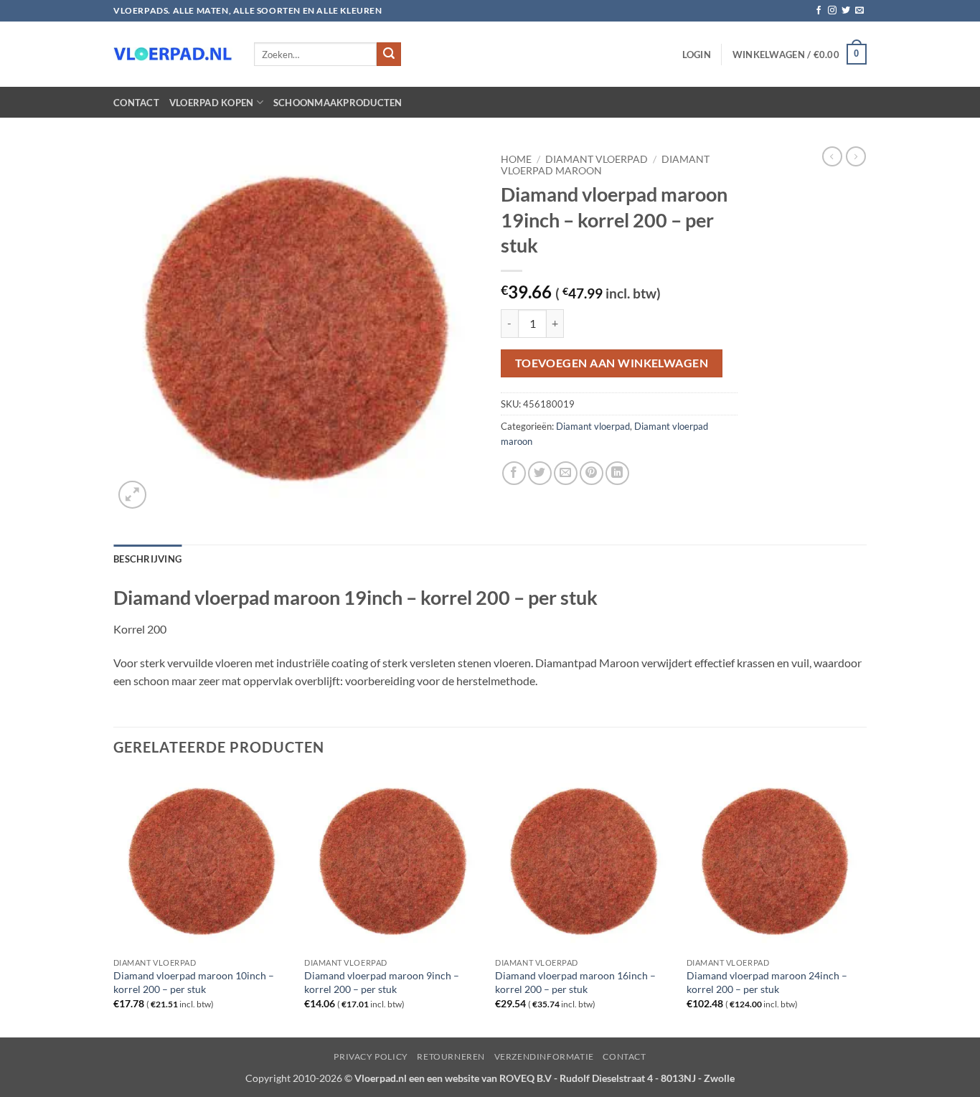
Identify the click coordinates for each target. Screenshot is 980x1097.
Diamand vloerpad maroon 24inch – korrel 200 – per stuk (767, 982)
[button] (696, 54)
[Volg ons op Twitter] (846, 11)
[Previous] (114, 904)
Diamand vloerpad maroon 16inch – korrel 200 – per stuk (575, 982)
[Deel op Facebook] (514, 473)
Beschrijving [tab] (147, 559)
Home (516, 159)
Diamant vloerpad (596, 159)
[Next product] (832, 156)
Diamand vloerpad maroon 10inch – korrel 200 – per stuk (193, 982)
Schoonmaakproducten (337, 102)
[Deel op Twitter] (540, 473)
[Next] (862, 904)
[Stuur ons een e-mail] (859, 11)
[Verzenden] (389, 54)
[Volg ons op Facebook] (818, 11)
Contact (136, 102)
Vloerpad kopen (211, 102)
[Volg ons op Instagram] (832, 11)
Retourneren (451, 1056)
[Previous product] (856, 156)
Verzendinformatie (544, 1056)
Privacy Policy (371, 1056)
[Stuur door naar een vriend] (566, 473)
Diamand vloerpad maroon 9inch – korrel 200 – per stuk (381, 982)
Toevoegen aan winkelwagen (612, 363)
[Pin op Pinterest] (591, 473)
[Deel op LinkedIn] (617, 473)
